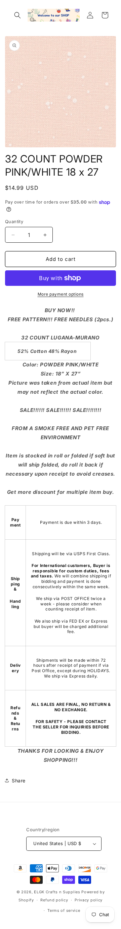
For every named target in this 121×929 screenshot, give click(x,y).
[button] (17, 15)
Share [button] (19, 780)
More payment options (61, 294)
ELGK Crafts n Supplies (57, 892)
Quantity (14, 221)
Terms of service (63, 910)
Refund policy (54, 900)
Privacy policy (89, 900)
